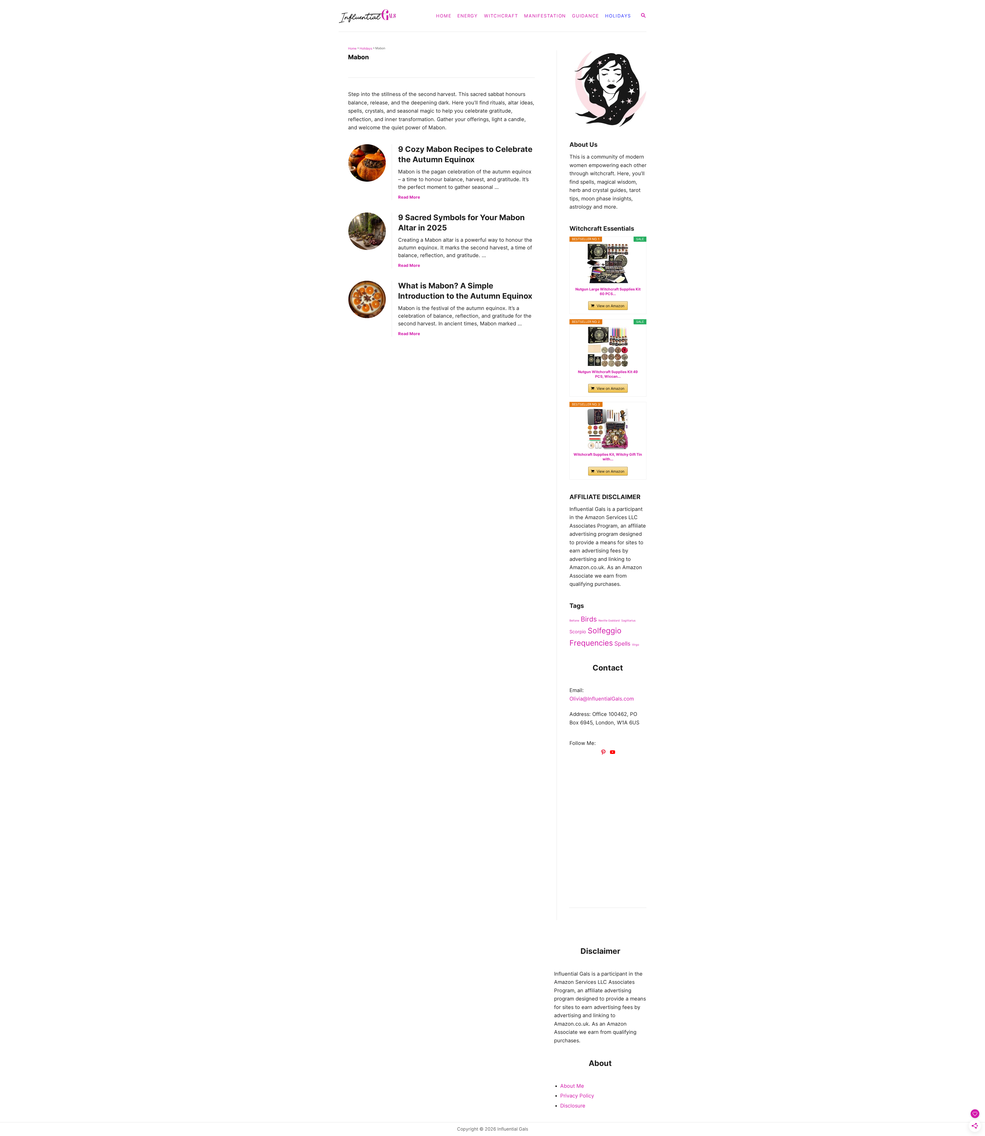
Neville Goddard (609, 620)
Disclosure (572, 1106)
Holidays (366, 48)
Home (352, 48)
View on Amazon (610, 306)
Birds (589, 619)
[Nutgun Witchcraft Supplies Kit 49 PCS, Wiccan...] (608, 346)
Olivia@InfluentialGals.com (601, 699)
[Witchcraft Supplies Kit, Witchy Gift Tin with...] (608, 429)
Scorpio (577, 631)
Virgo (635, 644)
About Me (572, 1086)
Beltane (574, 620)
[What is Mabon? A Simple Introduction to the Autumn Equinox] (367, 299)
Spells (622, 643)
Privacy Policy (577, 1096)
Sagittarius (628, 620)
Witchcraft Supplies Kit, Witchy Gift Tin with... (608, 456)
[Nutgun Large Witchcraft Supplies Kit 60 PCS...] (608, 263)
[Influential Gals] (381, 16)
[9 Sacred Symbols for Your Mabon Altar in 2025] (367, 231)
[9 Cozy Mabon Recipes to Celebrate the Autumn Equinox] (367, 163)
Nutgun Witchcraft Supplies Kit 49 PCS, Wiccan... (608, 374)
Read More (409, 197)
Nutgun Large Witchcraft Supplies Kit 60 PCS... (608, 291)
